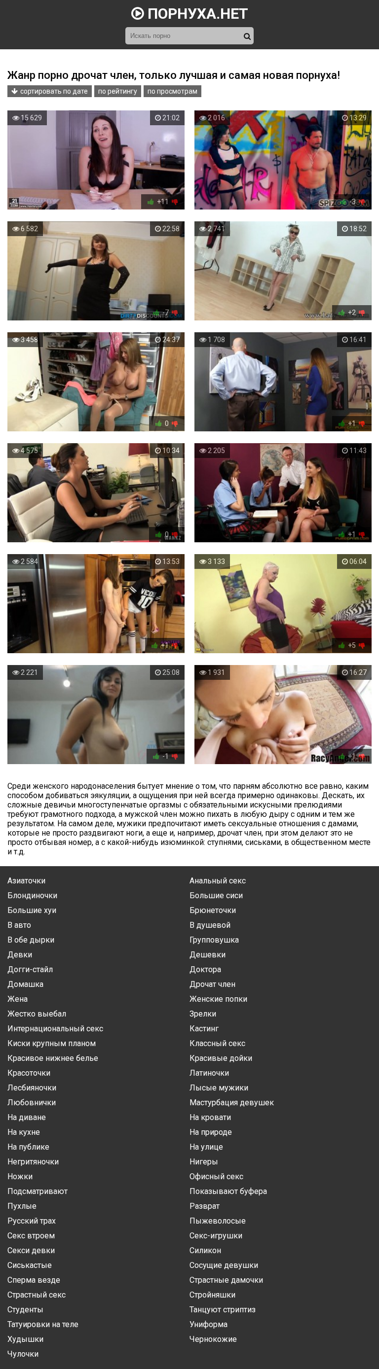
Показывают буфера (228, 1191)
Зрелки (203, 1013)
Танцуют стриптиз (223, 1309)
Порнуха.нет (196, 13)
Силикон (205, 1250)
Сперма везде (33, 1280)
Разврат (205, 1206)
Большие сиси (216, 895)
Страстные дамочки (226, 1280)
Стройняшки (212, 1294)
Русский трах (31, 1221)
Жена (17, 999)
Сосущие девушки (224, 1265)
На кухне (23, 1132)
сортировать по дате (54, 91)
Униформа (208, 1324)
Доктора (205, 969)
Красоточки (28, 1073)
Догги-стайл (30, 969)
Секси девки (31, 1250)
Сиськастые (29, 1265)
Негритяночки (33, 1161)
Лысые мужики (219, 1087)
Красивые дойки (221, 1058)
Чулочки (22, 1354)
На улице (206, 1147)
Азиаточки (26, 880)
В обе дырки (30, 940)
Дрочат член (212, 984)
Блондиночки (32, 895)
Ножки (20, 1176)
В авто (19, 925)
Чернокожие (213, 1339)
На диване (26, 1117)
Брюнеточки (213, 910)
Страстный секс (36, 1294)
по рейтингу (117, 91)
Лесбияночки (31, 1087)
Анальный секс (218, 880)
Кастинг (204, 1028)
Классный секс (217, 1043)
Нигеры (204, 1161)
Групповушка (214, 940)
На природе (211, 1132)
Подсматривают (37, 1191)
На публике (28, 1147)
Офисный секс (216, 1176)
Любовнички (31, 1102)
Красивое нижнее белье (52, 1058)
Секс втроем (31, 1235)
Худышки (25, 1339)
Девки (19, 954)
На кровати (210, 1117)
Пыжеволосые (218, 1221)
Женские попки (218, 999)
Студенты (25, 1309)
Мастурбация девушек (232, 1102)
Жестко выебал (36, 1013)
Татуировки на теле (42, 1324)
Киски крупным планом (51, 1043)
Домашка (25, 984)
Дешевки (208, 954)
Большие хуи (31, 910)
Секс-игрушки (216, 1235)
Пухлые (22, 1206)
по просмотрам (172, 91)
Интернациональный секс (55, 1028)
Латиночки (209, 1073)
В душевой (210, 925)
